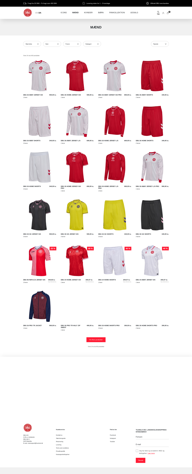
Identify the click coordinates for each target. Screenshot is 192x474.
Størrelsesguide (61, 438)
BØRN (101, 13)
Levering (58, 445)
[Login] (163, 13)
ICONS (64, 13)
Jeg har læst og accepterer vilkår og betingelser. (151, 452)
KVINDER (88, 13)
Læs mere (151, 453)
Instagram (113, 438)
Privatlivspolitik (60, 451)
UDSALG (134, 13)
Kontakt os (59, 435)
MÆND (75, 13)
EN (36, 13)
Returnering (59, 441)
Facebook (113, 435)
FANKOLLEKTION (117, 13)
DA (40, 13)
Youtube (112, 441)
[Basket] (168, 13)
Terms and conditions (62, 448)
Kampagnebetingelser (62, 454)
